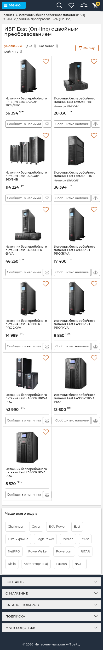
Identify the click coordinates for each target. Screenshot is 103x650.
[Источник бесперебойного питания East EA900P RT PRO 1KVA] (75, 299)
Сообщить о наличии (24, 124)
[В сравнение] (47, 124)
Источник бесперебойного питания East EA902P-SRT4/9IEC (26, 104)
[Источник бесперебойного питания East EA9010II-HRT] (75, 151)
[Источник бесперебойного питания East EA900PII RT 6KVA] (27, 225)
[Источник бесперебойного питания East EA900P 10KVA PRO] (27, 373)
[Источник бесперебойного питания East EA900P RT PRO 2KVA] (27, 299)
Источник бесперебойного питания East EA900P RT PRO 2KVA (26, 326)
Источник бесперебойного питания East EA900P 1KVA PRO (26, 474)
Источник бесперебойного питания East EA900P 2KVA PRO (74, 400)
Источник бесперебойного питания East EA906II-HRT (74, 102)
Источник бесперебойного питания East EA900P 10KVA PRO (26, 400)
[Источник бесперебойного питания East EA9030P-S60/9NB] (27, 151)
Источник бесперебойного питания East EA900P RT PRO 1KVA (74, 326)
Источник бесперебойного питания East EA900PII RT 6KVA (26, 252)
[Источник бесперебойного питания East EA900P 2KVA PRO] (75, 373)
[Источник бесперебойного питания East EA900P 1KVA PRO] (27, 447)
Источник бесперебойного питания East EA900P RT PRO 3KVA (74, 252)
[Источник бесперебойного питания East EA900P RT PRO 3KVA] (75, 225)
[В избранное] (46, 62)
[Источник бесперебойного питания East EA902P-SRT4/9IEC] (27, 76)
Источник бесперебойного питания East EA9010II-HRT (74, 176)
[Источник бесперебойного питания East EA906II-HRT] (75, 76)
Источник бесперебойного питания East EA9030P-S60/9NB (26, 178)
